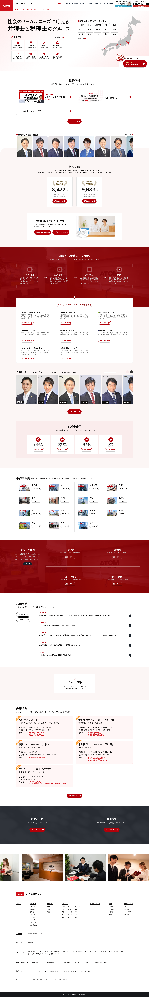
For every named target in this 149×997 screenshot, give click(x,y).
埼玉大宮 (98, 25)
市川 (114, 25)
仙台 (89, 25)
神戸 (106, 34)
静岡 (114, 29)
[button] (130, 388)
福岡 (114, 34)
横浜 (106, 29)
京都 (89, 34)
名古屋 (81, 34)
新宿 (89, 29)
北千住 (98, 29)
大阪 (97, 34)
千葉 (106, 25)
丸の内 (81, 29)
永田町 (81, 25)
